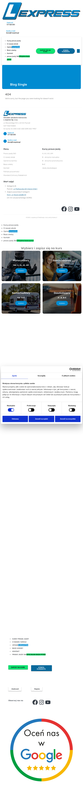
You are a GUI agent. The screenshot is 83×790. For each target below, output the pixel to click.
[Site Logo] (41, 11)
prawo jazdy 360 (18, 57)
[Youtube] (77, 209)
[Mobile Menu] (78, 51)
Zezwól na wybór (41, 419)
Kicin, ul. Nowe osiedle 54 (16, 195)
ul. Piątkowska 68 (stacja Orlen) (25, 189)
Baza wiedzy (11, 50)
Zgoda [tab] (14, 376)
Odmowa (15, 419)
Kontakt (10, 53)
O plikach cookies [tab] (68, 376)
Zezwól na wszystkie (68, 419)
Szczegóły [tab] (41, 376)
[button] (1, 222)
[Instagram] (70, 209)
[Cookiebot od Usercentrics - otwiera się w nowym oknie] (71, 369)
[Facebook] (64, 209)
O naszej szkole (12, 44)
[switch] (31, 410)
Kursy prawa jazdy (14, 41)
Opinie (13, 47)
